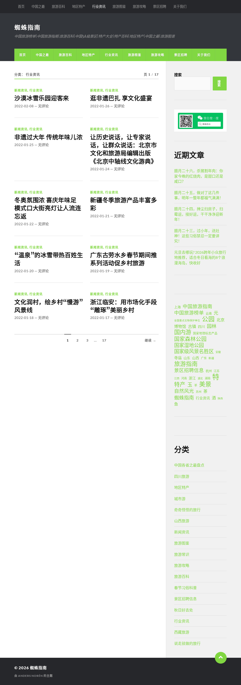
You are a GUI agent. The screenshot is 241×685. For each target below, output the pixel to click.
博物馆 (180, 326)
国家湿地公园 (189, 345)
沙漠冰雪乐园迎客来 (41, 98)
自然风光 (184, 391)
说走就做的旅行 (187, 643)
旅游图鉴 (119, 6)
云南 (209, 313)
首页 (21, 6)
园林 (211, 326)
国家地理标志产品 (205, 333)
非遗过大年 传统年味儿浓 (48, 137)
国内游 (182, 332)
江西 (176, 378)
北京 (221, 319)
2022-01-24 (99, 169)
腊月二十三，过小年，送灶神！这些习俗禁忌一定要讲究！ (196, 235)
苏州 (198, 391)
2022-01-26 (99, 106)
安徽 (218, 352)
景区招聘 (159, 6)
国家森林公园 (190, 339)
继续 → (150, 340)
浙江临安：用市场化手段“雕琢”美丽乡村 (123, 306)
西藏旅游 (181, 632)
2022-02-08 (24, 106)
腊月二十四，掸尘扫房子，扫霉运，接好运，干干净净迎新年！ (198, 214)
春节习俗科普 (185, 587)
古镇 (192, 326)
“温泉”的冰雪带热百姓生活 (48, 259)
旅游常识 (181, 554)
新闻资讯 (21, 90)
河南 (184, 378)
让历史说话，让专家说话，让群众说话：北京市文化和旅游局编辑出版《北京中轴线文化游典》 (123, 149)
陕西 (220, 398)
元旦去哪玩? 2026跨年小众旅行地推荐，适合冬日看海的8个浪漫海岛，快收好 (200, 257)
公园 (208, 319)
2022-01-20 (24, 271)
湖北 (200, 378)
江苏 (216, 371)
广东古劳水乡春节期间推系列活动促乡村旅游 (123, 259)
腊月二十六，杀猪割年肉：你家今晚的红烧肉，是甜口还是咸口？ (198, 175)
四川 (201, 326)
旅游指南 (186, 364)
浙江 (192, 378)
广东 (204, 358)
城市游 (179, 498)
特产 (179, 384)
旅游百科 (58, 6)
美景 (205, 384)
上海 (177, 307)
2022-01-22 (24, 224)
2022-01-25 (24, 145)
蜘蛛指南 (27, 27)
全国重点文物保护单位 (187, 320)
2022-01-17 (99, 317)
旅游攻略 (139, 6)
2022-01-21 (99, 216)
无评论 (43, 106)
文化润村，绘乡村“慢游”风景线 (48, 306)
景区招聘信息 (189, 370)
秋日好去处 (183, 610)
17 (104, 340)
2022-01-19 (99, 271)
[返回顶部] (221, 658)
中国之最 (38, 6)
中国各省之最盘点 (189, 465)
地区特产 (78, 6)
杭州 (209, 371)
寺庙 (178, 357)
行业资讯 (98, 6)
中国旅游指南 (197, 306)
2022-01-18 (24, 317)
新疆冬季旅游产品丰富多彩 (123, 204)
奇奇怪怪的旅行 (187, 509)
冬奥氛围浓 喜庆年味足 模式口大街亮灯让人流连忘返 (47, 208)
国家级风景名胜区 (194, 351)
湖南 (207, 378)
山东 (187, 358)
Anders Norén (30, 675)
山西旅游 (181, 520)
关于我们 (179, 6)
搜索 (178, 74)
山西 (195, 358)
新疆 (211, 358)
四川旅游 (181, 476)
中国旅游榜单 (189, 312)
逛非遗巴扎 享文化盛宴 (121, 98)
